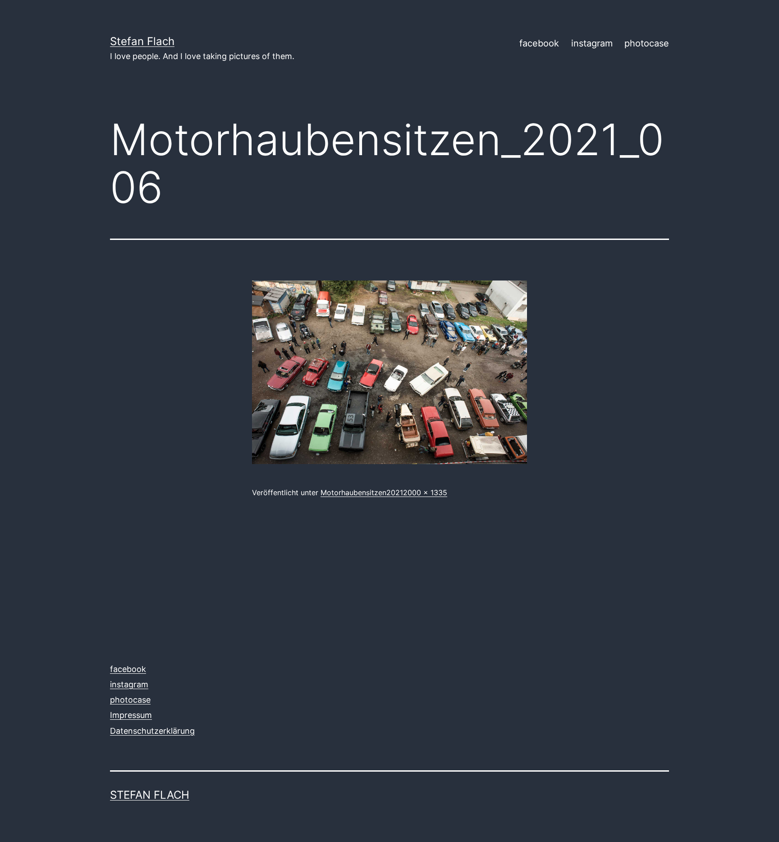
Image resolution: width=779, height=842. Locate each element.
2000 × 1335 (425, 492)
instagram (592, 43)
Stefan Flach (142, 41)
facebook (539, 43)
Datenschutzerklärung (152, 731)
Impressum (131, 715)
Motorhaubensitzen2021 (362, 492)
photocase (646, 43)
